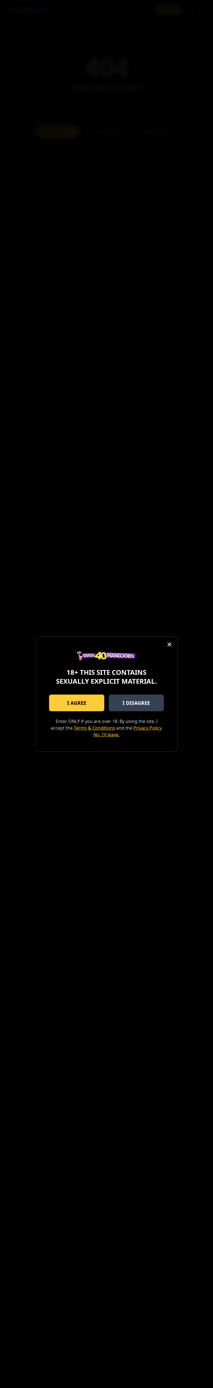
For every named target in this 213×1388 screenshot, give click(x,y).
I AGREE (76, 703)
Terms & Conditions (94, 728)
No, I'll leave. (106, 735)
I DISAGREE (136, 703)
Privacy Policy (147, 728)
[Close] (169, 644)
